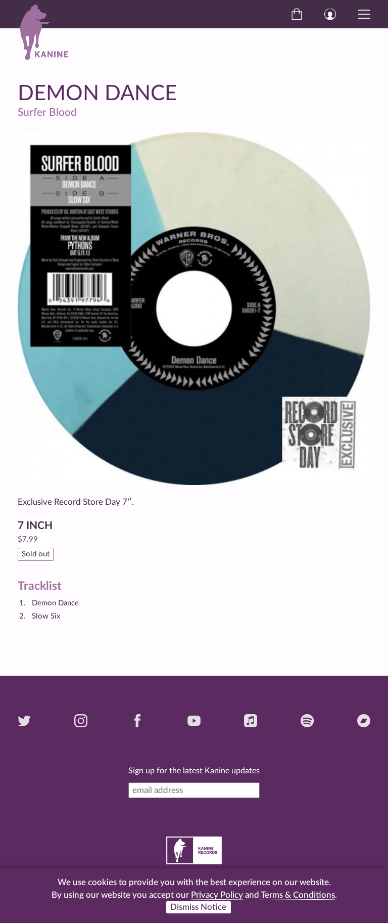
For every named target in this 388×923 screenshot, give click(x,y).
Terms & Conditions (298, 895)
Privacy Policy (217, 895)
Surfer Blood (47, 112)
